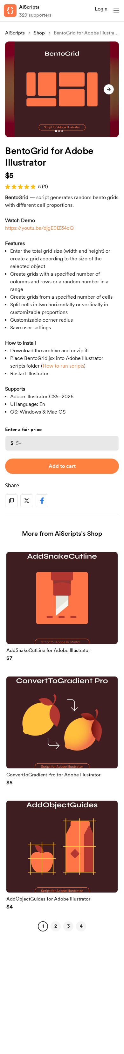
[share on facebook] (42, 500)
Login (101, 9)
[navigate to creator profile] (10, 10)
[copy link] (11, 500)
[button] (116, 10)
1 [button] (43, 926)
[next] (109, 89)
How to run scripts (63, 366)
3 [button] (68, 926)
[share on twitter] (26, 500)
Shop (39, 33)
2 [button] (55, 926)
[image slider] (62, 89)
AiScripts (29, 7)
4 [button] (81, 926)
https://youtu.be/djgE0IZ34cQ (39, 228)
